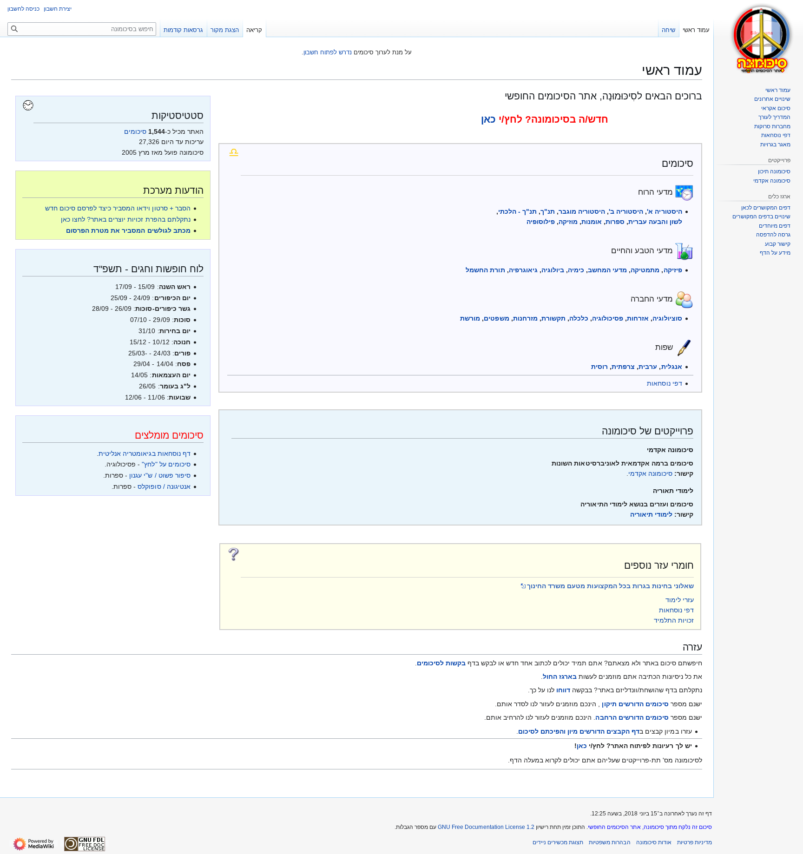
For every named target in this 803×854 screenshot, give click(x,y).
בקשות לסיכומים (441, 663)
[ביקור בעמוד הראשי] (762, 37)
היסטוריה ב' (626, 211)
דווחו (563, 690)
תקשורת (553, 318)
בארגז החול (560, 676)
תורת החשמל (485, 270)
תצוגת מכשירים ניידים (558, 842)
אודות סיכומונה (653, 842)
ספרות (615, 221)
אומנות (591, 221)
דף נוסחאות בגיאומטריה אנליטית (144, 453)
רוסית (599, 366)
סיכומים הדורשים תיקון (635, 704)
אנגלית (671, 366)
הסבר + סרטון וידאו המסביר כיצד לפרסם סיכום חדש (118, 208)
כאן (488, 119)
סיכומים (135, 131)
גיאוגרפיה (523, 270)
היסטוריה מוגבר (582, 211)
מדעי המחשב (607, 270)
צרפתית (623, 366)
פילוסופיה (541, 221)
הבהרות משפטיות (609, 842)
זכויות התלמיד (674, 620)
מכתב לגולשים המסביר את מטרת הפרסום (128, 230)
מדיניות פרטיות (694, 842)
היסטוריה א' (664, 211)
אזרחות (638, 318)
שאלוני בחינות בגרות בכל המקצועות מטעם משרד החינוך (610, 586)
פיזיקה (673, 270)
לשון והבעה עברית (655, 221)
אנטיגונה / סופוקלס (164, 486)
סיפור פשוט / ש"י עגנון (159, 475)
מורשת (470, 318)
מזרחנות (525, 318)
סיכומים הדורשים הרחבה (631, 717)
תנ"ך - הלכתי (517, 211)
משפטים (496, 318)
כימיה (576, 270)
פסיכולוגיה (607, 318)
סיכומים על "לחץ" (166, 464)
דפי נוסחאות (664, 383)
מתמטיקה (645, 270)
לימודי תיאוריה (651, 514)
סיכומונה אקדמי (650, 473)
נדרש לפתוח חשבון (327, 52)
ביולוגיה (552, 270)
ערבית (647, 366)
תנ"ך (547, 211)
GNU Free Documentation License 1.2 (486, 827)
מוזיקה (568, 221)
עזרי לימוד (679, 600)
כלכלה (578, 318)
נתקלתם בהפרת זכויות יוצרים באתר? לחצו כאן (126, 219)
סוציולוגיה (667, 318)
